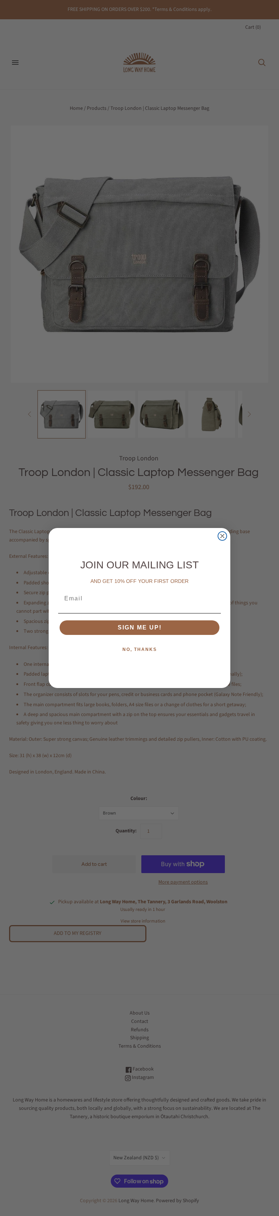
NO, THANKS (139, 649)
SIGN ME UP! (140, 627)
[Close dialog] (222, 536)
